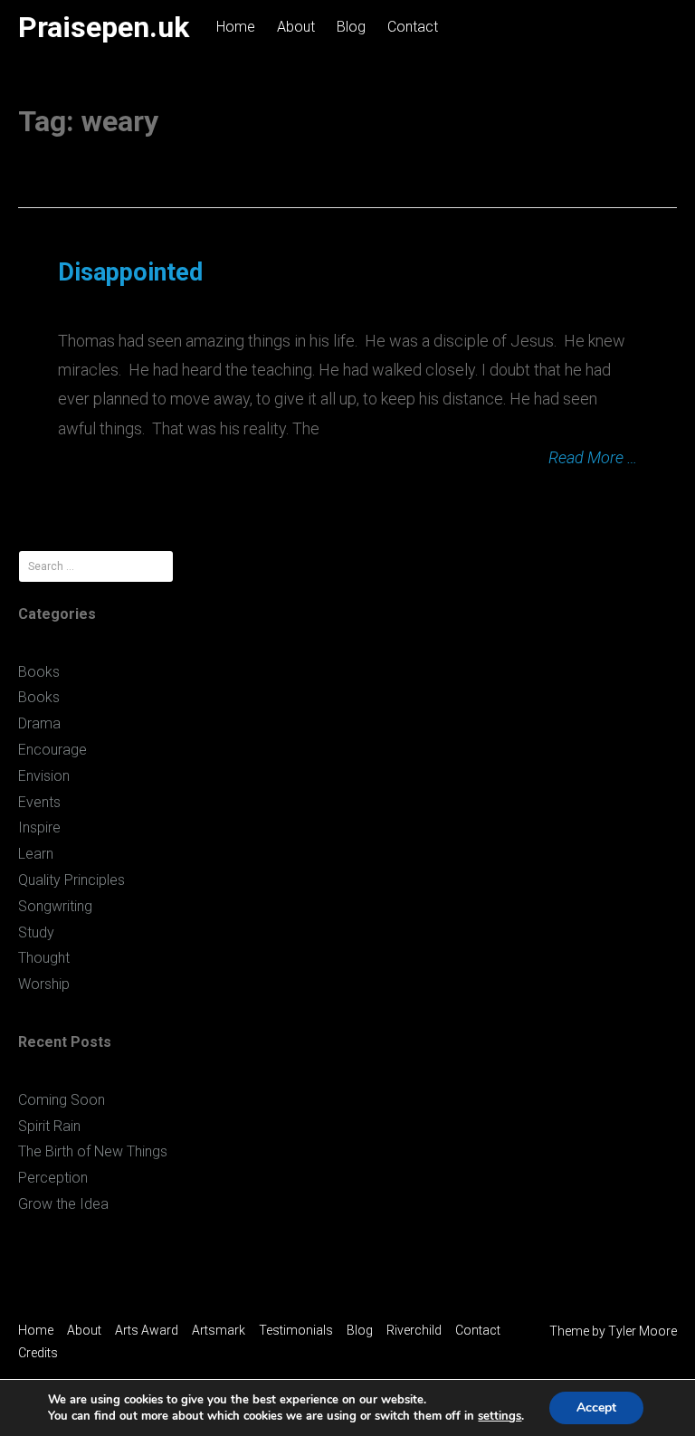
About (296, 26)
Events (39, 802)
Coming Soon (61, 1099)
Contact (412, 26)
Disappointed (130, 272)
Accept (596, 1407)
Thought (44, 957)
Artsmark (218, 1330)
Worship (44, 984)
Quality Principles (71, 880)
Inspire (39, 827)
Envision (44, 776)
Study (36, 932)
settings (499, 1416)
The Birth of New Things (92, 1151)
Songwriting (55, 906)
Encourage (52, 749)
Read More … (592, 457)
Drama (39, 723)
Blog (351, 26)
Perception (53, 1177)
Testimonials (296, 1330)
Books (39, 671)
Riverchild (414, 1330)
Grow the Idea (63, 1204)
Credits (38, 1353)
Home (235, 26)
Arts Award (146, 1330)
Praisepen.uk (103, 27)
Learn (35, 853)
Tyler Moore (642, 1331)
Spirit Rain (49, 1126)
